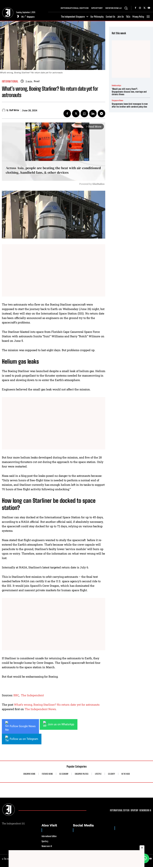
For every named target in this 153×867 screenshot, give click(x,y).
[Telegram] (101, 113)
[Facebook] (135, 8)
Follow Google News (23, 726)
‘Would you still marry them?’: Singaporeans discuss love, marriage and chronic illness (129, 92)
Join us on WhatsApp (61, 724)
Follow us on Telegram (24, 739)
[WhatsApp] (84, 113)
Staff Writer (14, 110)
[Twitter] (144, 8)
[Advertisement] (53, 270)
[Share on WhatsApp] (144, 858)
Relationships (116, 85)
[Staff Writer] (4, 110)
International (10, 81)
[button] (126, 8)
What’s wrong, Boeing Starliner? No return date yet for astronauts (56, 704)
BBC (16, 695)
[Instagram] (140, 8)
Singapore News (117, 100)
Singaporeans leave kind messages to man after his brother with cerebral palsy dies (130, 105)
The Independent (32, 695)
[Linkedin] (93, 113)
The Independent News (40, 709)
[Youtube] (149, 8)
